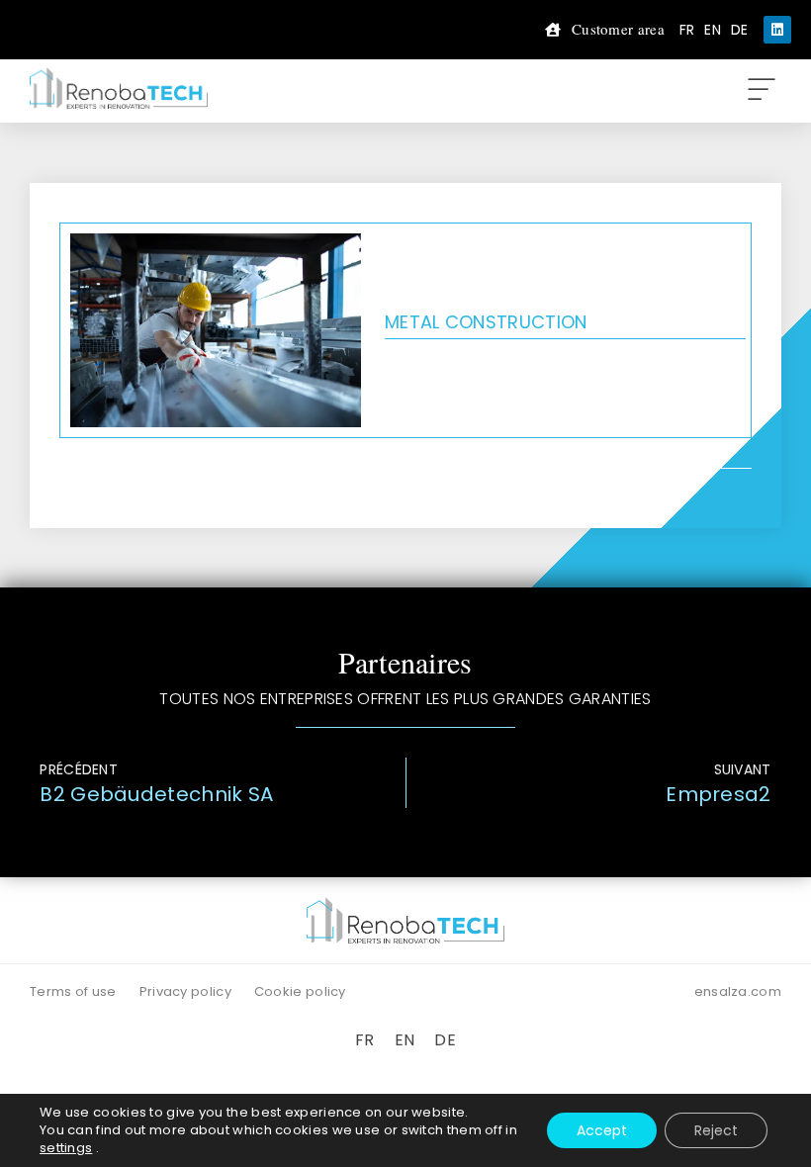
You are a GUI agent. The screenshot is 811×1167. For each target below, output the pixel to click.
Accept (602, 1130)
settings (66, 1148)
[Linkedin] (777, 30)
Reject (716, 1130)
